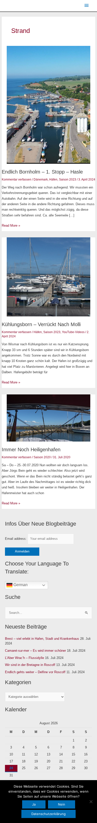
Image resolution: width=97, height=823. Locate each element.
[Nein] (90, 801)
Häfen (53, 179)
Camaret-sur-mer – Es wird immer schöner (35, 650)
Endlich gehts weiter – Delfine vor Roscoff (35, 672)
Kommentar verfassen (16, 179)
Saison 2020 (42, 457)
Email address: (16, 539)
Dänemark (41, 179)
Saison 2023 (67, 179)
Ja (34, 804)
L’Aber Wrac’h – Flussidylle (24, 658)
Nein (61, 804)
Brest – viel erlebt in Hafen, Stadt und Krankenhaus (42, 638)
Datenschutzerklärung (48, 814)
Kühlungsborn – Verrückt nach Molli (41, 324)
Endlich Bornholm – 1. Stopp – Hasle (42, 172)
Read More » (11, 225)
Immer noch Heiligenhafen (31, 449)
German (20, 585)
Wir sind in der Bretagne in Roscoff (30, 665)
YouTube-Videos (73, 332)
